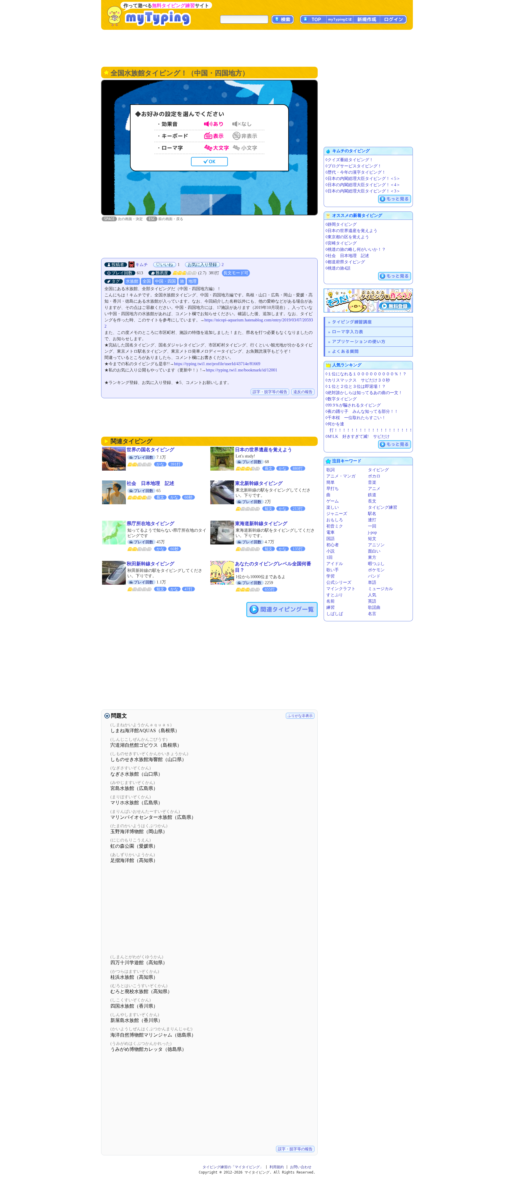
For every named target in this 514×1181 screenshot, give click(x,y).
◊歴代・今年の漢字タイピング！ (355, 172)
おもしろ (334, 520)
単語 (372, 582)
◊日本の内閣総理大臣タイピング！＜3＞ (362, 191)
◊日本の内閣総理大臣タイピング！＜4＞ (362, 185)
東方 (372, 557)
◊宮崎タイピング (341, 243)
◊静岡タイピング (341, 224)
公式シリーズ (338, 582)
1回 (329, 557)
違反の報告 (303, 392)
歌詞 (330, 470)
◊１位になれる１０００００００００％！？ (366, 374)
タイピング (378, 470)
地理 (192, 281)
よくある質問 (345, 351)
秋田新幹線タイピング (150, 563)
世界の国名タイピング (150, 449)
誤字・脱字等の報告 (270, 392)
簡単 (330, 482)
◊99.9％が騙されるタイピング (353, 405)
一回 (372, 526)
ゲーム (332, 501)
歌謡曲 (374, 607)
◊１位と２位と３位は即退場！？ (355, 386)
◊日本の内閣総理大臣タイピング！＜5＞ (362, 178)
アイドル (334, 563)
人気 (372, 595)
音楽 (372, 482)
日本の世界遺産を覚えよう (263, 449)
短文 (372, 538)
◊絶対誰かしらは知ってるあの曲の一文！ (363, 392)
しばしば (334, 613)
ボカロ (374, 476)
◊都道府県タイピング (345, 262)
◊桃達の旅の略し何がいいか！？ (355, 249)
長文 (372, 501)
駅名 (372, 513)
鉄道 (372, 495)
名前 (330, 601)
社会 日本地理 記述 (150, 483)
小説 (330, 551)
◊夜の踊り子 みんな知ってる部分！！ (361, 411)
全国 (146, 281)
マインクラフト (340, 588)
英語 (372, 601)
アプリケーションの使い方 (359, 341)
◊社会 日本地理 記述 (347, 255)
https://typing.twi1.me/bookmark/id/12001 (241, 370)
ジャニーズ (336, 513)
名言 (372, 613)
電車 (330, 532)
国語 (330, 538)
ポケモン (376, 570)
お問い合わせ (300, 1167)
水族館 (132, 281)
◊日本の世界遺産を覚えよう (351, 230)
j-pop (372, 532)
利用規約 (276, 1167)
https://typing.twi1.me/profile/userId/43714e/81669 (217, 364)
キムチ (141, 264)
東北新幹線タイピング (259, 483)
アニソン (376, 545)
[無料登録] (368, 300)
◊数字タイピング (341, 399)
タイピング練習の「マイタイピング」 (233, 1167)
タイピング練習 (382, 507)
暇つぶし (376, 563)
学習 (330, 576)
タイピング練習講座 (352, 322)
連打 (372, 520)
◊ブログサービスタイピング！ (353, 166)
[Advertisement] (257, 47)
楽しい (332, 507)
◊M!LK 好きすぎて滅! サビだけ (357, 436)
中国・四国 (165, 281)
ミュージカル (380, 588)
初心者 (332, 545)
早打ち (332, 488)
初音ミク (334, 526)
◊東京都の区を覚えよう (347, 237)
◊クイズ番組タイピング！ (349, 160)
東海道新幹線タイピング (261, 523)
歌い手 (332, 570)
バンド (374, 576)
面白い (374, 551)
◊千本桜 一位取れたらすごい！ (355, 418)
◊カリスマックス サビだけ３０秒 (357, 380)
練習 (330, 607)
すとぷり (334, 595)
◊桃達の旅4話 (337, 268)
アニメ (374, 488)
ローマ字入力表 (347, 332)
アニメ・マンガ (340, 476)
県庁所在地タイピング (150, 523)
